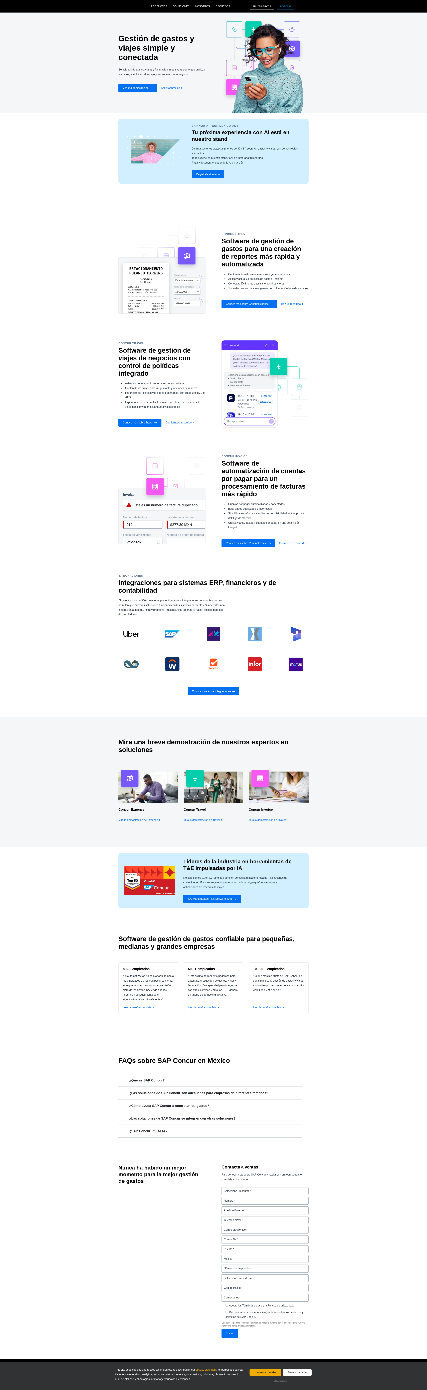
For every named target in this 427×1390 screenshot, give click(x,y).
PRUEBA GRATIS (262, 6)
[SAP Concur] (133, 6)
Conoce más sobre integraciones (211, 691)
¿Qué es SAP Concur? (147, 1080)
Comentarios (230, 1295)
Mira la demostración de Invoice (267, 820)
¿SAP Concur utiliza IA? (148, 1131)
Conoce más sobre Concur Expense (247, 304)
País (224, 1256)
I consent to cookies (265, 1372)
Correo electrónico (233, 1227)
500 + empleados (201, 969)
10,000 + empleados (269, 969)
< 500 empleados (136, 969)
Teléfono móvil (231, 1218)
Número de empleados (236, 1266)
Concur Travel (195, 809)
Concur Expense (131, 809)
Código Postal (231, 1285)
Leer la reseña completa (137, 1007)
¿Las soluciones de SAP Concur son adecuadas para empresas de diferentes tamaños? (198, 1093)
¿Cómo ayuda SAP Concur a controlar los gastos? (169, 1106)
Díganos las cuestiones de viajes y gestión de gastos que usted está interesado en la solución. (265, 1191)
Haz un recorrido (291, 304)
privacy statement (206, 1369)
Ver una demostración (136, 88)
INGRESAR (286, 6)
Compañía (228, 1237)
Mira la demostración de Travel (202, 820)
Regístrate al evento (208, 174)
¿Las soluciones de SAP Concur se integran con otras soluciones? (182, 1118)
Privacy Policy (280, 1380)
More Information (297, 1372)
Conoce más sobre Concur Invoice (246, 543)
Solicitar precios (170, 88)
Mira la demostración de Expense (138, 820)
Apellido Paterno (232, 1208)
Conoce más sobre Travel (138, 422)
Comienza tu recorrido (178, 422)
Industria (227, 1276)
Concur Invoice (261, 809)
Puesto (226, 1247)
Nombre (227, 1198)
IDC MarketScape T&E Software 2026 (210, 898)
